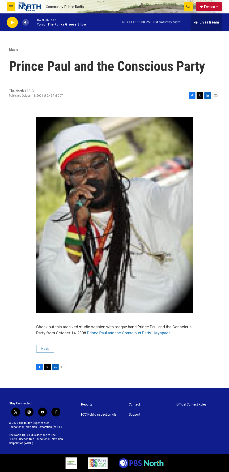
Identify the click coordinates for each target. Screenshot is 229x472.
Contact (134, 404)
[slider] (33, 22)
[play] (12, 22)
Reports (86, 404)
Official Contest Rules (191, 404)
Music (13, 49)
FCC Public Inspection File (99, 414)
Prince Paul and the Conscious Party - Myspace (129, 333)
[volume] (26, 22)
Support (134, 414)
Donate (211, 6)
